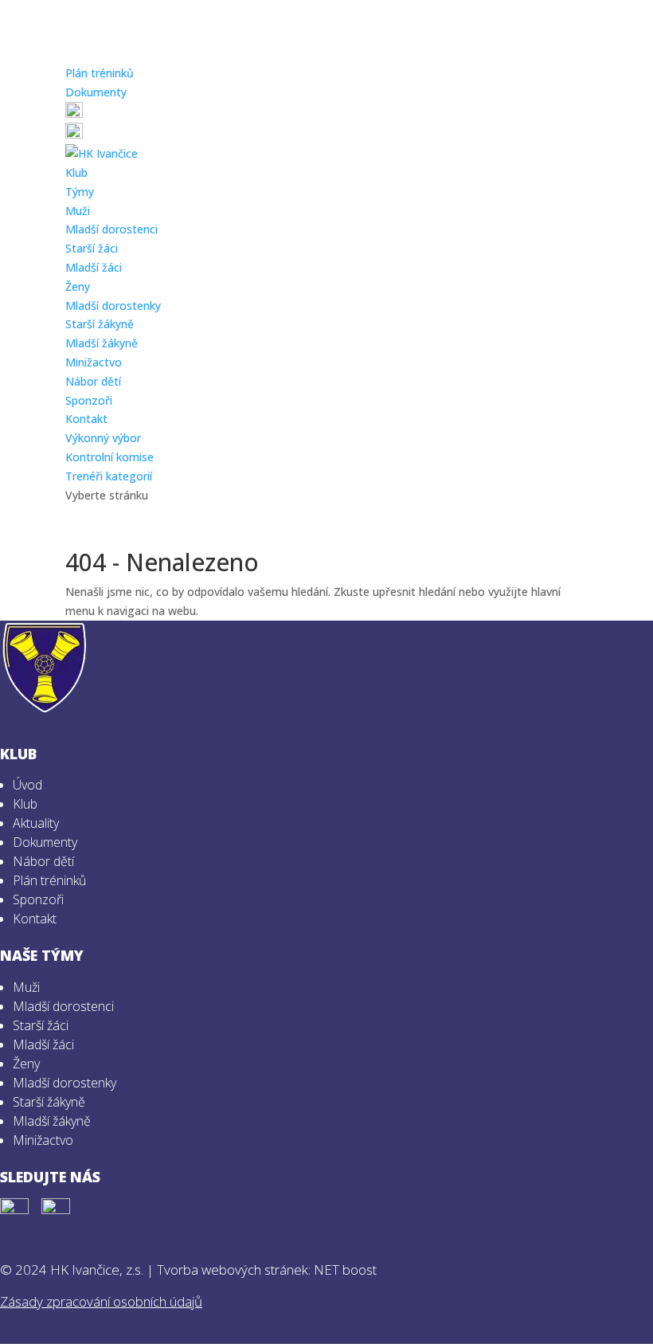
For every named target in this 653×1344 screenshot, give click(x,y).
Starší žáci (91, 248)
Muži (77, 210)
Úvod (27, 784)
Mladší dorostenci (111, 229)
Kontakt (86, 418)
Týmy (79, 191)
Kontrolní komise (109, 456)
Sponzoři (88, 400)
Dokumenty (96, 92)
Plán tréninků (99, 72)
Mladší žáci (93, 267)
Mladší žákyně (101, 343)
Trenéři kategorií (108, 476)
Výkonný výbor (103, 437)
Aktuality (36, 823)
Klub (76, 172)
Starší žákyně (99, 323)
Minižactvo (93, 362)
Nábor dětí (93, 381)
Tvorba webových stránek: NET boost (267, 1269)
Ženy (77, 286)
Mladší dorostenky (113, 305)
